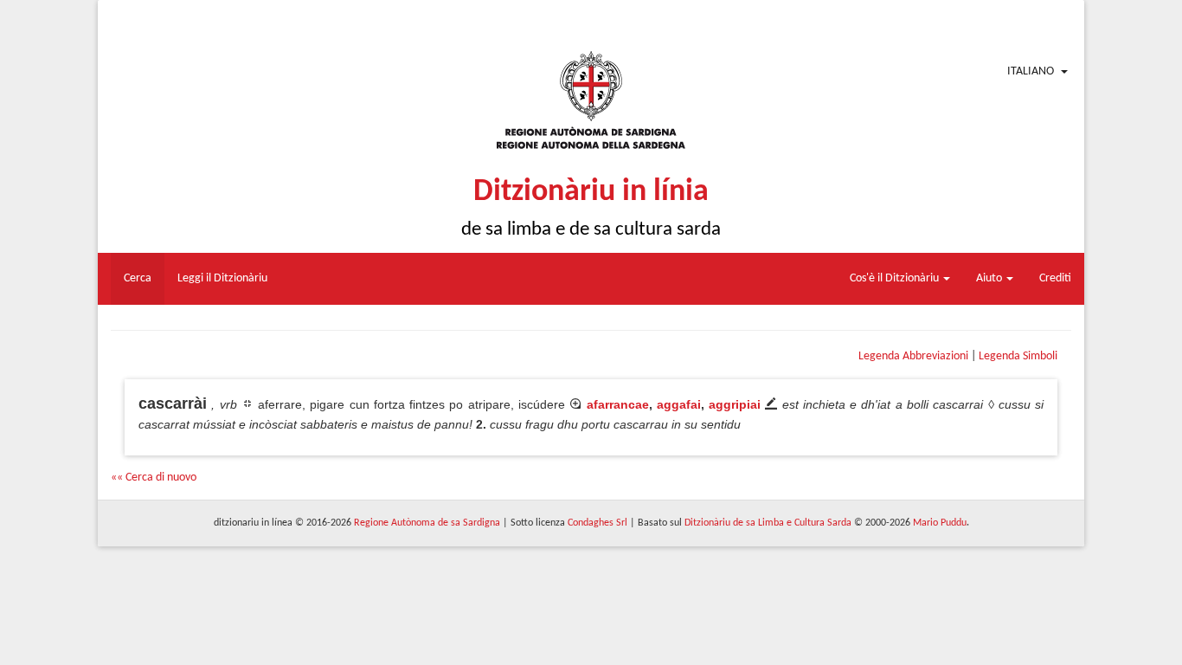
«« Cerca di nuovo (153, 477)
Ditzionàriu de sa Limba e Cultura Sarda (767, 523)
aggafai (679, 404)
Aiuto (990, 278)
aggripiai (735, 404)
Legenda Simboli (1018, 356)
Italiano (1030, 71)
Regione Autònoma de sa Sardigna (427, 523)
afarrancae (618, 404)
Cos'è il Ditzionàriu (895, 278)
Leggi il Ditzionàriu (222, 278)
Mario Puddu (940, 523)
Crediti (1055, 278)
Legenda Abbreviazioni (913, 356)
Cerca (137, 278)
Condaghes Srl (597, 523)
